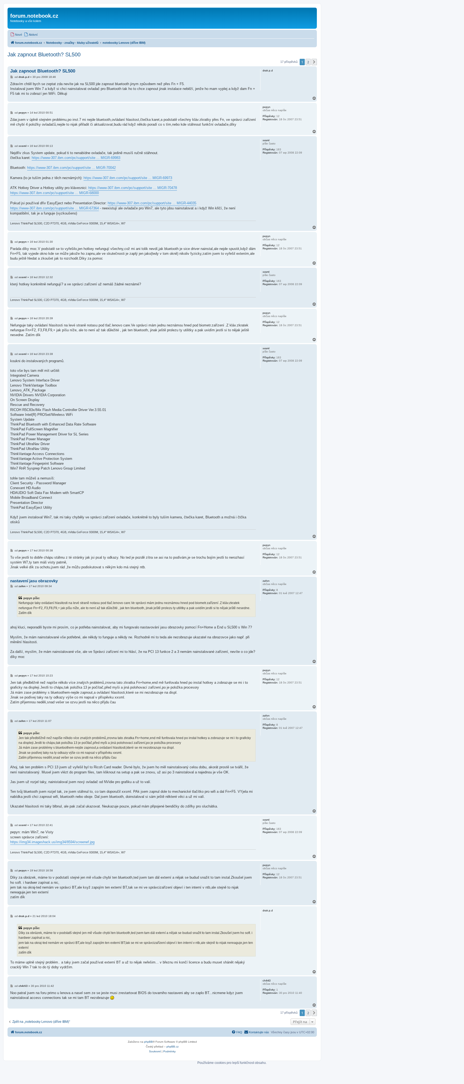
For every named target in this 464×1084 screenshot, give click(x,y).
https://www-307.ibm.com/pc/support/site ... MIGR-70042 (71, 168)
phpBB (148, 1041)
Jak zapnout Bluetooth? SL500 (44, 54)
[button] (314, 62)
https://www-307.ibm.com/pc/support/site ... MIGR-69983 (76, 158)
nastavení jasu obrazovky (34, 581)
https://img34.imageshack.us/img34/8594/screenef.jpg (52, 842)
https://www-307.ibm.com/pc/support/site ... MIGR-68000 (54, 193)
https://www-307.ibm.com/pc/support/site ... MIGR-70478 (132, 188)
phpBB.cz (172, 1046)
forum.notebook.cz (34, 16)
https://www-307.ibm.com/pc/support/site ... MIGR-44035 (152, 203)
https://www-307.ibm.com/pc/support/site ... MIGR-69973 (128, 178)
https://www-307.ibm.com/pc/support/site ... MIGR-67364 (54, 208)
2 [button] (308, 62)
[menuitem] (16, 34)
